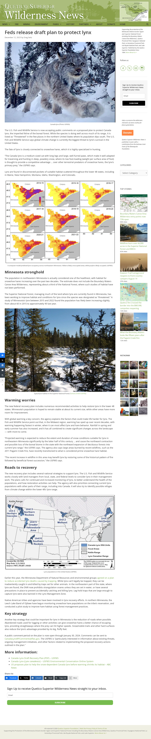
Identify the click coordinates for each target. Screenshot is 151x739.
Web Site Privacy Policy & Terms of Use (93, 728)
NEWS (5, 24)
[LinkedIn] (2, 365)
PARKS (56, 24)
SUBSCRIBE (60, 702)
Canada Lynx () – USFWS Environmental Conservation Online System (52, 661)
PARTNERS (84, 24)
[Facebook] (2, 355)
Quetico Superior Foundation (68, 728)
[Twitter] (2, 360)
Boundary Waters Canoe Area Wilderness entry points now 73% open (133, 216)
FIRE (17, 24)
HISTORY (70, 24)
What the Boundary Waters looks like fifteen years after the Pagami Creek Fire (132, 335)
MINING (26, 24)
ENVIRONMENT (41, 24)
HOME (122, 24)
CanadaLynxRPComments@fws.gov (22, 638)
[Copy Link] (2, 375)
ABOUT (99, 24)
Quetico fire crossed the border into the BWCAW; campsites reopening (131, 305)
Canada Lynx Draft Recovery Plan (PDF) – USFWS (35, 658)
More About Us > (131, 52)
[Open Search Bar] (147, 24)
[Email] (2, 370)
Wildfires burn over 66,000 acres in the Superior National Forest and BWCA (133, 246)
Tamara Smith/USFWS (78, 393)
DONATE (111, 24)
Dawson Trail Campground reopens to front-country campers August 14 (132, 276)
